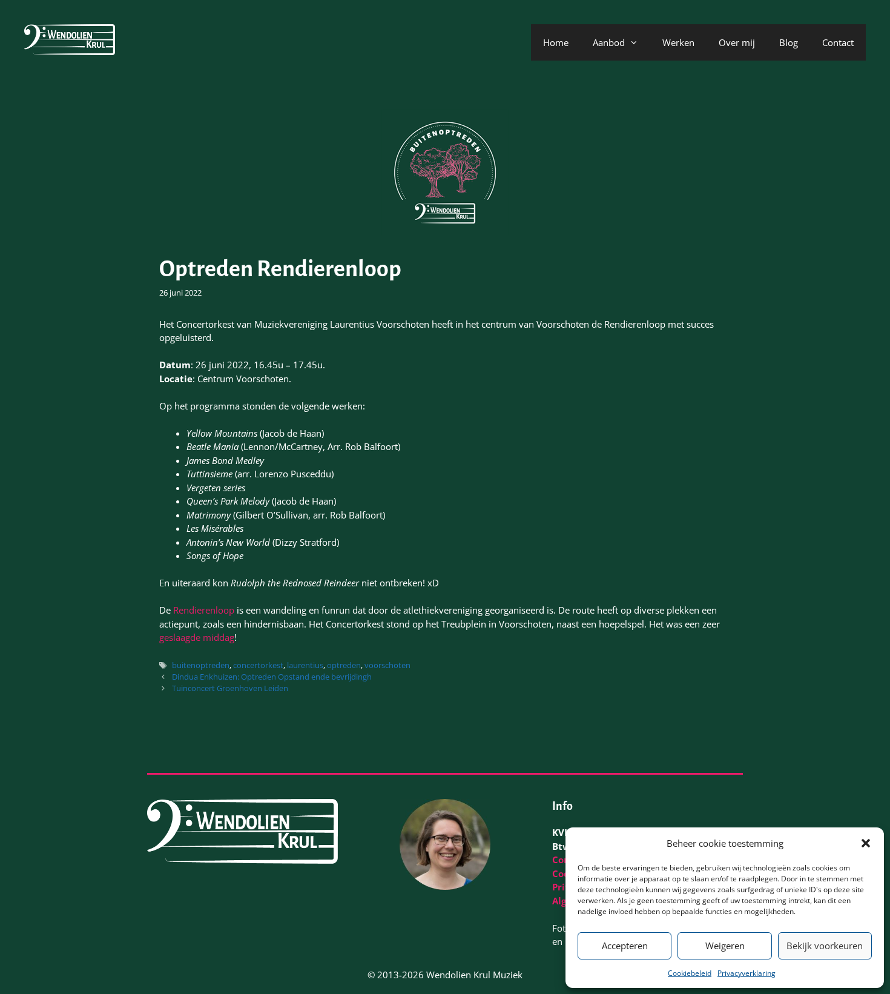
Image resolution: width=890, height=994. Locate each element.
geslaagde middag (196, 637)
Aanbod (609, 42)
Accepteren (625, 945)
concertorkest (258, 665)
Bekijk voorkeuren (824, 945)
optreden (344, 665)
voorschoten (387, 665)
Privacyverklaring (746, 973)
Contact (838, 42)
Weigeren (725, 945)
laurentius (305, 665)
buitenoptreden (200, 665)
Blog (788, 42)
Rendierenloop (205, 610)
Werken (678, 42)
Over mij (737, 42)
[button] (866, 843)
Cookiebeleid (689, 973)
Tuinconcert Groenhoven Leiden (230, 688)
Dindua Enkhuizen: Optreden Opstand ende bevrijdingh (272, 676)
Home (556, 42)
